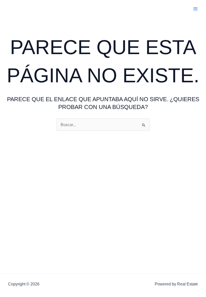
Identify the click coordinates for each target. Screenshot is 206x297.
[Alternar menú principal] (195, 8)
